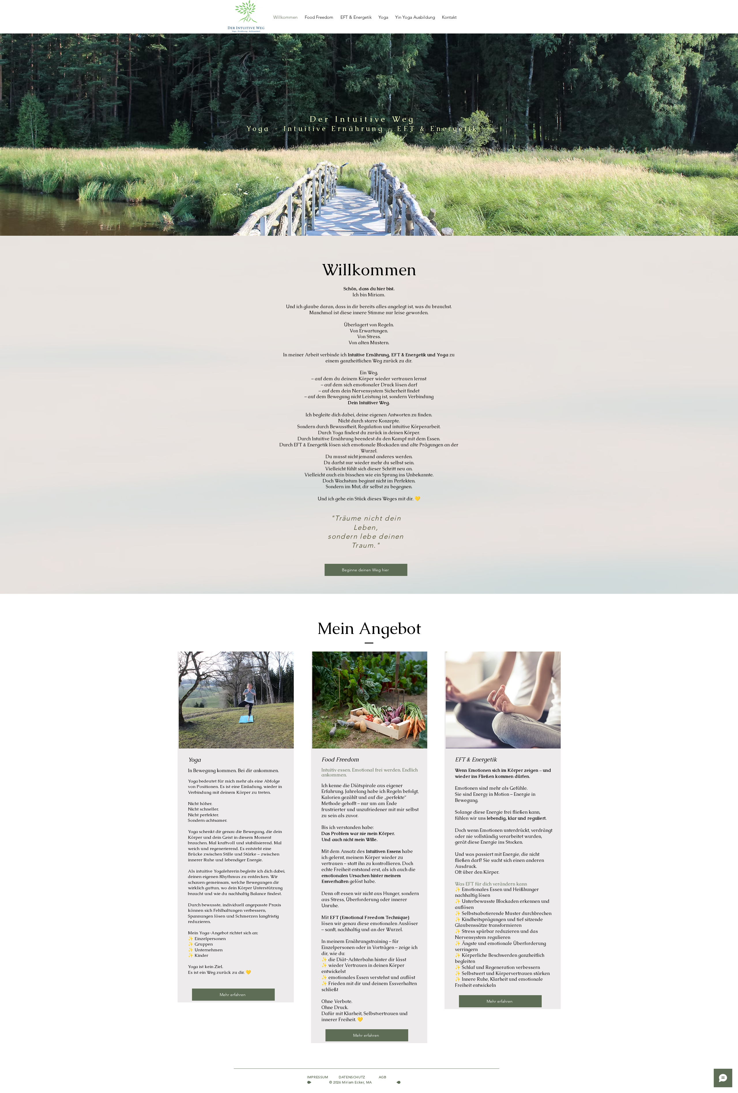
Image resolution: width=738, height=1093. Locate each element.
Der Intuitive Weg (362, 119)
